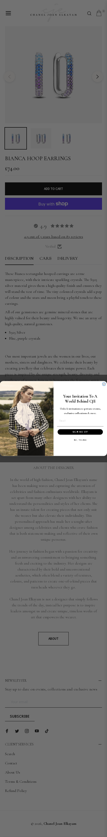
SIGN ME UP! (80, 432)
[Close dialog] (104, 384)
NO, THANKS (80, 440)
